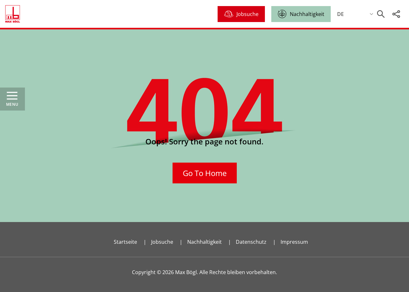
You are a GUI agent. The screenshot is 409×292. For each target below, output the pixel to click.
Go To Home (205, 173)
